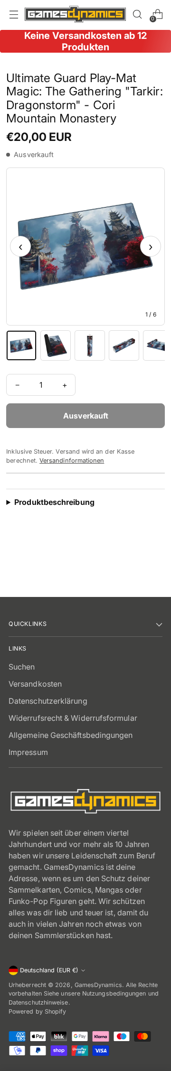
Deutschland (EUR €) (49, 970)
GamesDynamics (98, 984)
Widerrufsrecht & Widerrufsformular (73, 718)
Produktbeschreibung (54, 502)
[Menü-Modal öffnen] (13, 14)
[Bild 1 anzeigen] (21, 345)
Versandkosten (35, 684)
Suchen (22, 666)
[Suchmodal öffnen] (137, 14)
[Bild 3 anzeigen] (90, 345)
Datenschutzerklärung (48, 701)
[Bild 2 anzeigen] (55, 345)
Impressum (28, 752)
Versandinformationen (71, 460)
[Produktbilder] (85, 247)
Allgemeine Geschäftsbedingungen (71, 735)
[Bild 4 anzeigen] (124, 345)
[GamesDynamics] (75, 14)
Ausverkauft (85, 415)
